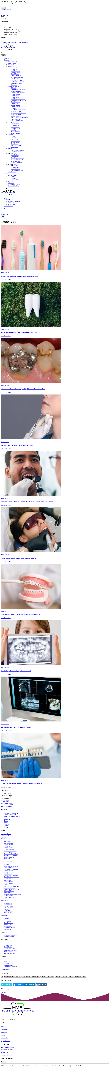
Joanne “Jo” (7, 819)
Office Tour (11, 183)
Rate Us (3, 1062)
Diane (5, 818)
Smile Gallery (8, 58)
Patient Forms (11, 202)
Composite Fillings (16, 91)
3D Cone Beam (15, 165)
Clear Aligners (15, 123)
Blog (5, 198)
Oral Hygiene (14, 78)
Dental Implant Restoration (18, 100)
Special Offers (11, 204)
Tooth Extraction (15, 161)
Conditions (11, 134)
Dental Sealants (15, 74)
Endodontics (11, 64)
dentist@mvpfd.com (6, 806)
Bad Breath (14, 67)
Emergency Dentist (13, 61)
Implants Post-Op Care (17, 159)
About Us (7, 173)
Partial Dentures (15, 119)
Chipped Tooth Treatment (18, 89)
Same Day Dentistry (16, 83)
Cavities (13, 136)
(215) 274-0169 (5, 801)
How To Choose (15, 128)
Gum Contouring (15, 127)
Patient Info (7, 199)
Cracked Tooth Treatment (18, 92)
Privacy (3, 1035)
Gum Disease (14, 139)
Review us (3, 992)
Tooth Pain (14, 85)
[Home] (9, 50)
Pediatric (10, 148)
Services (6, 60)
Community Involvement (14, 184)
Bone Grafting (15, 155)
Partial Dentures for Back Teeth (19, 117)
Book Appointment (6, 9)
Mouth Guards (15, 142)
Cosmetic (10, 122)
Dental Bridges (15, 95)
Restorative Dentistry (13, 86)
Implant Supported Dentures (18, 113)
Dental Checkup (15, 69)
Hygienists (14, 178)
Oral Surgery (78, 976)
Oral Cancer (14, 144)
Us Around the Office (13, 186)
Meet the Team (12, 175)
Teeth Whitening (15, 133)
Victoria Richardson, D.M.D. (12, 816)
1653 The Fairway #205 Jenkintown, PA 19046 (7, 803)
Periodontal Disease (16, 145)
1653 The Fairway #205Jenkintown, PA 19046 (7, 1048)
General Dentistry (16, 75)
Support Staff (14, 179)
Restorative (51, 976)
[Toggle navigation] (3, 216)
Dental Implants (15, 102)
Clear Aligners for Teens (17, 150)
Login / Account (5, 1041)
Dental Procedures (16, 72)
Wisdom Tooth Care (16, 162)
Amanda (6, 824)
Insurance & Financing (14, 201)
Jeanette (6, 821)
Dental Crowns (15, 97)
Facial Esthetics (12, 172)
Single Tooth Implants (17, 120)
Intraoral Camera (15, 169)
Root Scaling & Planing (17, 81)
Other (84, 976)
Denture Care (14, 103)
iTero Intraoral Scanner (17, 170)
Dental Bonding (15, 94)
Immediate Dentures (16, 111)
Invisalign (13, 130)
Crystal (6, 827)
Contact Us (4, 1032)
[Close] (1, 25)
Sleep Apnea (14, 147)
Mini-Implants (15, 116)
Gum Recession (15, 141)
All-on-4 (13, 88)
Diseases (13, 137)
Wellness (10, 66)
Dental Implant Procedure (18, 99)
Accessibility (4, 1038)
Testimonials (11, 181)
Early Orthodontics (16, 151)
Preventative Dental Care (18, 80)
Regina (6, 822)
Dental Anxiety (15, 156)
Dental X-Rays (15, 167)
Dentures (13, 108)
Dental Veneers (15, 125)
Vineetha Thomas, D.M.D (11, 813)
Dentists (13, 176)
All (2, 976)
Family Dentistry (12, 63)
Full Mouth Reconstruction (18, 109)
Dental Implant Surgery (17, 158)
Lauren (6, 825)
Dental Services (26, 976)
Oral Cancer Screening (17, 77)
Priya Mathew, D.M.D (10, 814)
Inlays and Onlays (16, 114)
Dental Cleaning (15, 71)
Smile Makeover (15, 131)
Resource (18, 976)
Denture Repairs (15, 106)
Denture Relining (15, 105)
